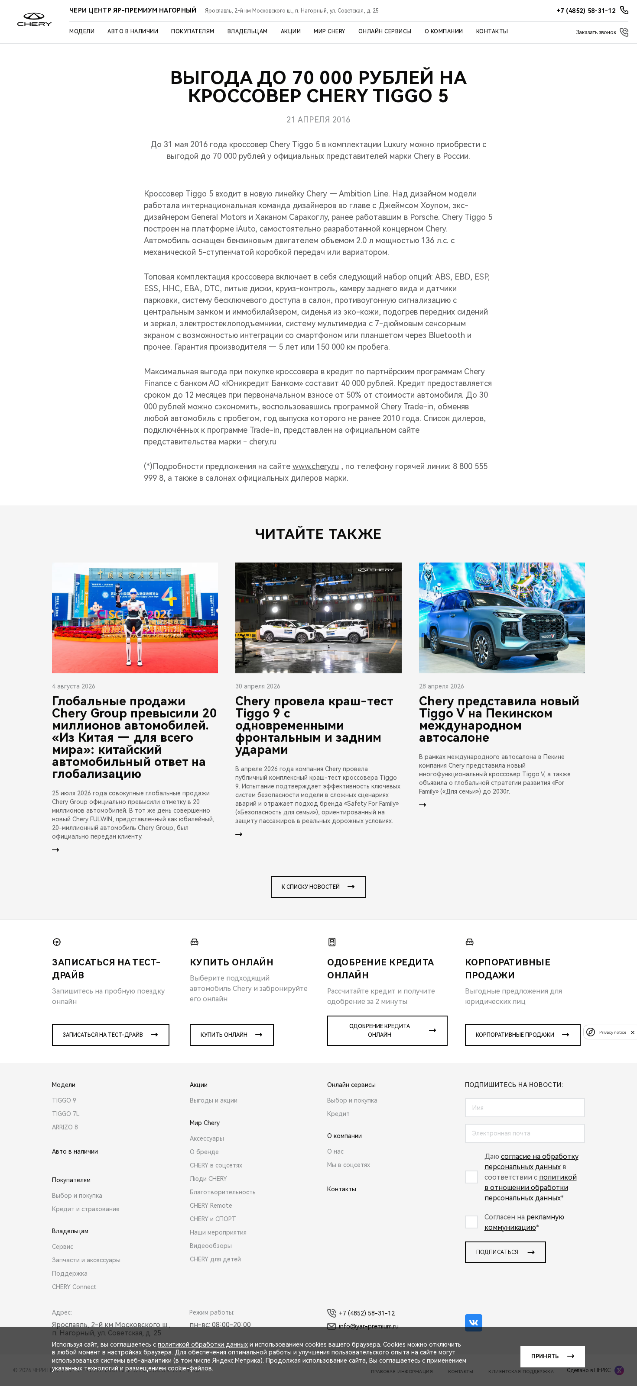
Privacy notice (612, 1032)
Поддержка (70, 1273)
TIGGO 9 (64, 1100)
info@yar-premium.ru (369, 1326)
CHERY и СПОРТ (213, 1219)
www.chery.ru (315, 466)
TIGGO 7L (66, 1113)
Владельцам (248, 32)
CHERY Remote (211, 1205)
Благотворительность (223, 1192)
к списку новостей (311, 887)
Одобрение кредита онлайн (379, 1030)
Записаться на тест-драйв (103, 1035)
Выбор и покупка (77, 1195)
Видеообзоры (211, 1245)
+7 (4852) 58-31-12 (367, 1313)
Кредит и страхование (86, 1209)
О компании (444, 32)
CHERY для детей (215, 1259)
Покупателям (192, 32)
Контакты (492, 32)
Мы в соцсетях (348, 1164)
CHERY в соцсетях (216, 1165)
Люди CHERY (208, 1178)
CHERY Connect (74, 1286)
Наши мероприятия (218, 1232)
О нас (335, 1151)
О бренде (204, 1151)
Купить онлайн (224, 1035)
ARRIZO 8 (65, 1127)
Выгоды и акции (213, 1100)
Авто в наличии (132, 32)
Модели (81, 32)
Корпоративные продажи (515, 1035)
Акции (291, 32)
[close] (632, 1032)
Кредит (338, 1113)
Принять (545, 1357)
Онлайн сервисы (385, 32)
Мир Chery (329, 32)
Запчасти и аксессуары (86, 1260)
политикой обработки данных (203, 1344)
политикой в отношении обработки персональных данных (530, 1187)
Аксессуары (207, 1138)
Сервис (62, 1246)
